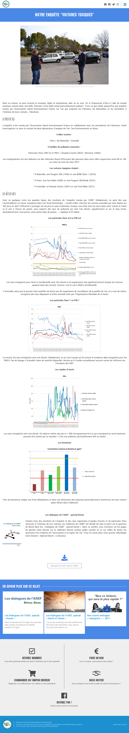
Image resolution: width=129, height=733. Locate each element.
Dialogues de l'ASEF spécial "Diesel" (64, 566)
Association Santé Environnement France (6, 5)
